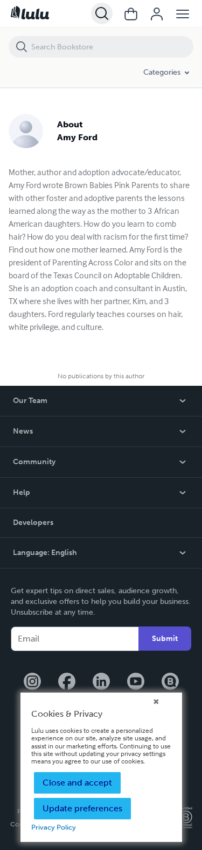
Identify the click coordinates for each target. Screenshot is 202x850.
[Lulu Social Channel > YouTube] (135, 682)
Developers (33, 522)
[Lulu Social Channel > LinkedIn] (101, 682)
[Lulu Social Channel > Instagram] (32, 682)
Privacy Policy (53, 827)
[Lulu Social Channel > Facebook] (66, 682)
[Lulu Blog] (170, 682)
